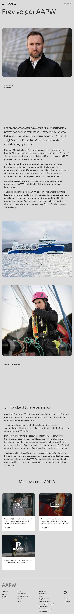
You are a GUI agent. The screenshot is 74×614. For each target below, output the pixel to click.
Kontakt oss (4, 598)
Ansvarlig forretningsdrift (46, 604)
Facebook (67, 599)
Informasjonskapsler (45, 611)
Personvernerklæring (45, 609)
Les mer (7, 528)
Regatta (19, 601)
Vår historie (5, 594)
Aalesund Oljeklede (23, 596)
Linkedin (66, 596)
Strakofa (19, 599)
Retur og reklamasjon (45, 601)
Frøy (53, 150)
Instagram (67, 601)
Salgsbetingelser (44, 599)
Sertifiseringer (43, 606)
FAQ (40, 596)
